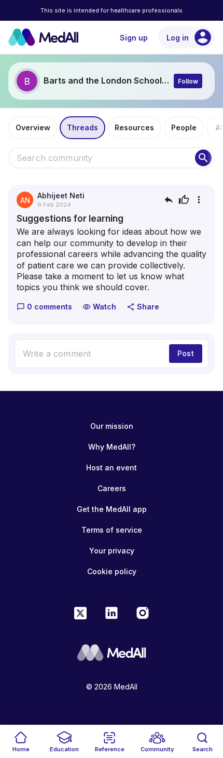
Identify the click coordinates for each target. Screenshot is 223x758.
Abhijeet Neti (61, 195)
